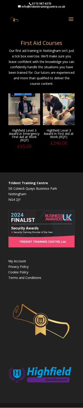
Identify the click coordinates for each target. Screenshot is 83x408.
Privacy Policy (18, 266)
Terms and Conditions (24, 277)
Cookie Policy (18, 272)
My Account (17, 261)
